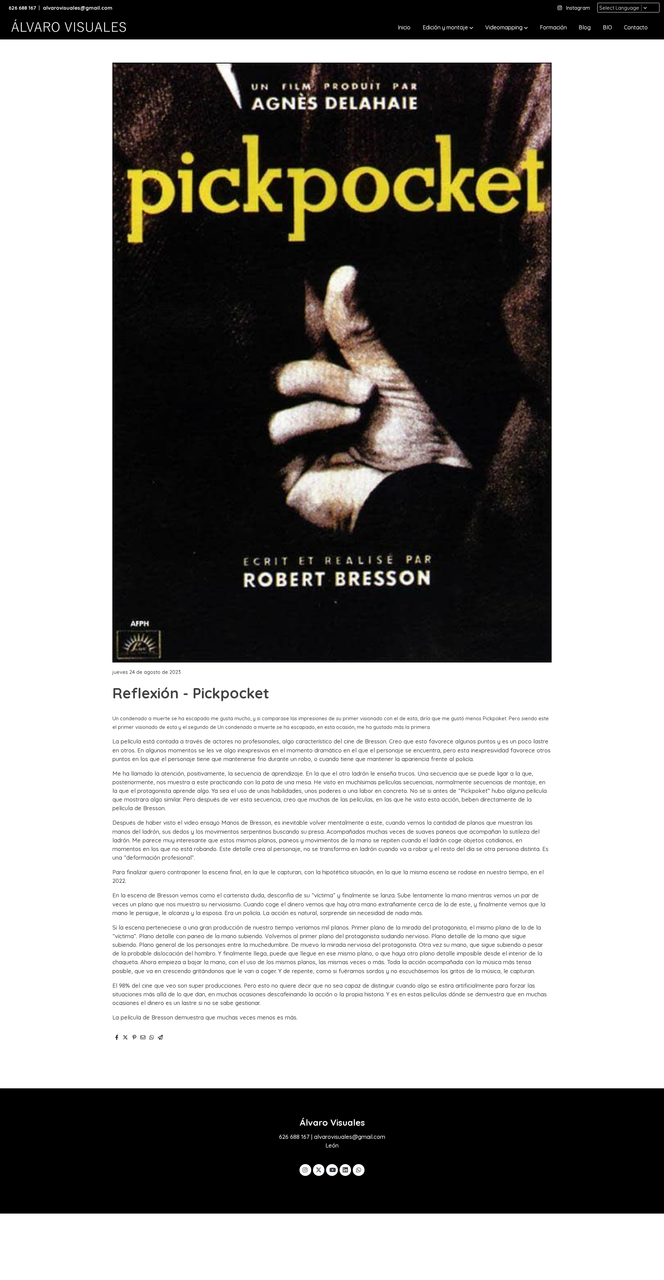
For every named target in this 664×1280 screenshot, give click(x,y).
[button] (448, 28)
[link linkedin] (345, 1169)
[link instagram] (305, 1169)
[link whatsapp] (358, 1169)
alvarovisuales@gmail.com (78, 7)
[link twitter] (319, 1169)
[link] (67, 27)
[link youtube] (332, 1169)
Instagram (578, 7)
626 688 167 (22, 7)
